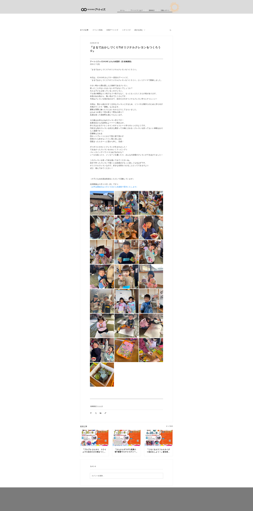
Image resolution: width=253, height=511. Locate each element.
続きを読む (139, 30)
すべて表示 (169, 426)
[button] (152, 10)
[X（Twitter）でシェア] (96, 413)
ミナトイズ (126, 30)
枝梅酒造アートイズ (96, 406)
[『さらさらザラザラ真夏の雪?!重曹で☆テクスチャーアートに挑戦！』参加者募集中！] (126, 438)
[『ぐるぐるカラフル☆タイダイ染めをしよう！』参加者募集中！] (158, 438)
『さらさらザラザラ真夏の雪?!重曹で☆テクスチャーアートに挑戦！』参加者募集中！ (126, 451)
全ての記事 (84, 30)
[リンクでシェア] (105, 413)
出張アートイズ (112, 30)
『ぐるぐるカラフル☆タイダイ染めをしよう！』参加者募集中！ (158, 451)
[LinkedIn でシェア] (100, 413)
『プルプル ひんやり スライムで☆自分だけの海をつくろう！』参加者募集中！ (94, 451)
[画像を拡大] (102, 203)
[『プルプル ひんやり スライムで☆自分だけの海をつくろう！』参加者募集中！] (94, 438)
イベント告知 (97, 30)
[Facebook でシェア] (91, 413)
